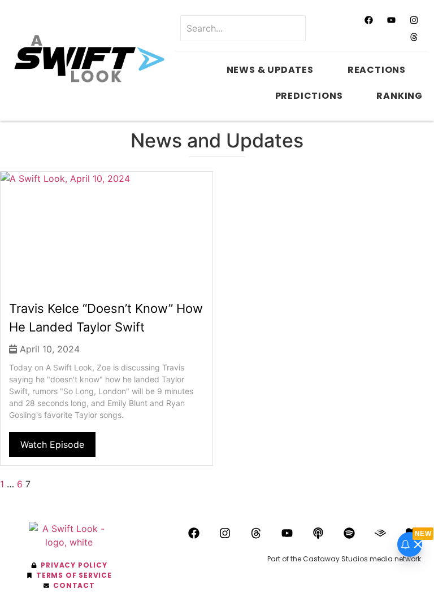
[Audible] (380, 533)
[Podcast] (318, 533)
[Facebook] (369, 19)
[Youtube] (391, 19)
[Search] (323, 28)
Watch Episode (52, 444)
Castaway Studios (335, 559)
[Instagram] (414, 19)
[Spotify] (349, 533)
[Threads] (414, 36)
